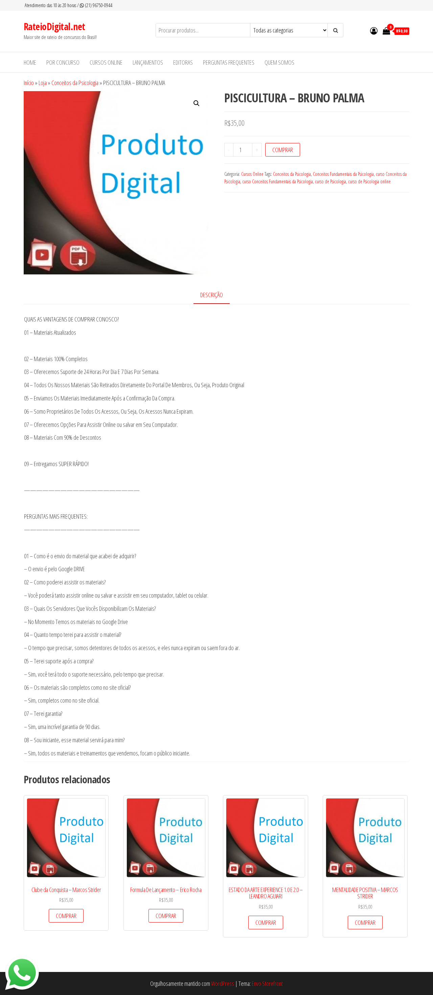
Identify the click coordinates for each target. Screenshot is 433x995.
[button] (196, 103)
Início (29, 83)
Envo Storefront (267, 983)
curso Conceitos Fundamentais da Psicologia (277, 181)
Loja (43, 83)
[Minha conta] (374, 30)
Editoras (183, 62)
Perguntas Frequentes (228, 62)
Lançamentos (148, 62)
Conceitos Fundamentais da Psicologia (343, 174)
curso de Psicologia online (369, 181)
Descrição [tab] (211, 295)
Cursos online (106, 62)
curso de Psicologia (330, 181)
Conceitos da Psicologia (74, 83)
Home (30, 62)
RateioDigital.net (54, 26)
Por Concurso (62, 62)
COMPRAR (282, 150)
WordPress (222, 983)
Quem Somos (279, 62)
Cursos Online (252, 174)
